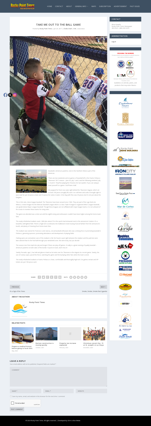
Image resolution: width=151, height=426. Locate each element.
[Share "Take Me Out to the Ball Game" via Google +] (48, 277)
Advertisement (120, 6)
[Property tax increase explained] (70, 333)
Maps (94, 6)
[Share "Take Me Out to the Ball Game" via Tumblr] (52, 277)
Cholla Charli (68, 29)
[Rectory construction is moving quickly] (46, 333)
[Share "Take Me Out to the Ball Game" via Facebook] (39, 277)
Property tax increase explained (67, 344)
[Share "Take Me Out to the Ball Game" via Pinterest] (56, 277)
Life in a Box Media (73, 420)
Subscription (105, 6)
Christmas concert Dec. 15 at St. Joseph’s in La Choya (93, 344)
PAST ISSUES (135, 6)
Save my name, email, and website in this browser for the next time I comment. (38, 396)
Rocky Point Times (46, 29)
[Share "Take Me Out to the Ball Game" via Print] (60, 277)
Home (49, 6)
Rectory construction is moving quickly (45, 344)
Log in (114, 42)
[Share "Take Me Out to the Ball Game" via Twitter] (43, 277)
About (69, 6)
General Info (80, 6)
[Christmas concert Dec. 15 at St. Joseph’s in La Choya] (94, 333)
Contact (59, 6)
